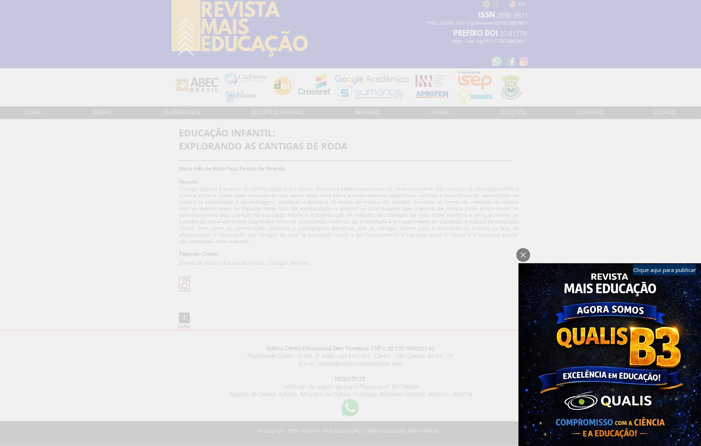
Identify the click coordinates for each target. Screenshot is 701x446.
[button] (523, 255)
